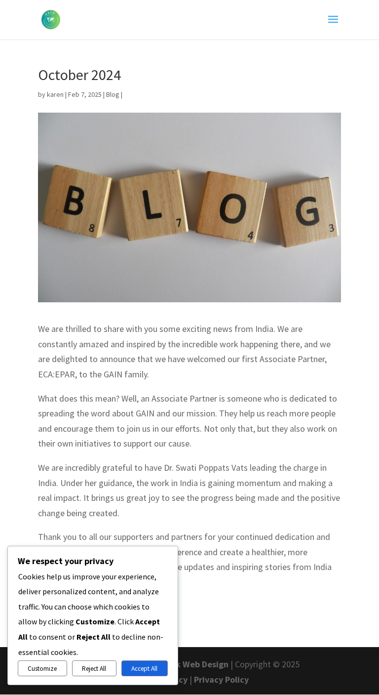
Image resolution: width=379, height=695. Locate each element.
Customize (42, 668)
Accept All (144, 668)
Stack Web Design (193, 664)
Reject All (94, 668)
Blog (112, 94)
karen (55, 94)
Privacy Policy (221, 679)
